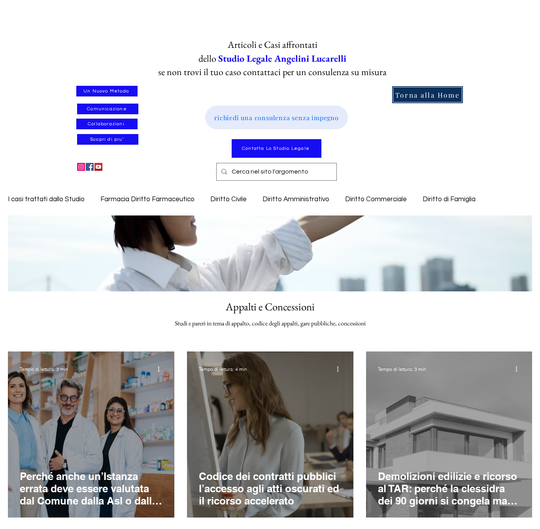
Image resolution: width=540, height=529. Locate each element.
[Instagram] (81, 167)
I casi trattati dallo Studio (46, 199)
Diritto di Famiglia (449, 199)
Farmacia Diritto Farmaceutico (147, 199)
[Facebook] (90, 167)
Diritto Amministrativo (295, 199)
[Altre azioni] (161, 369)
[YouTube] (98, 167)
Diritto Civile (228, 199)
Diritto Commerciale (376, 199)
